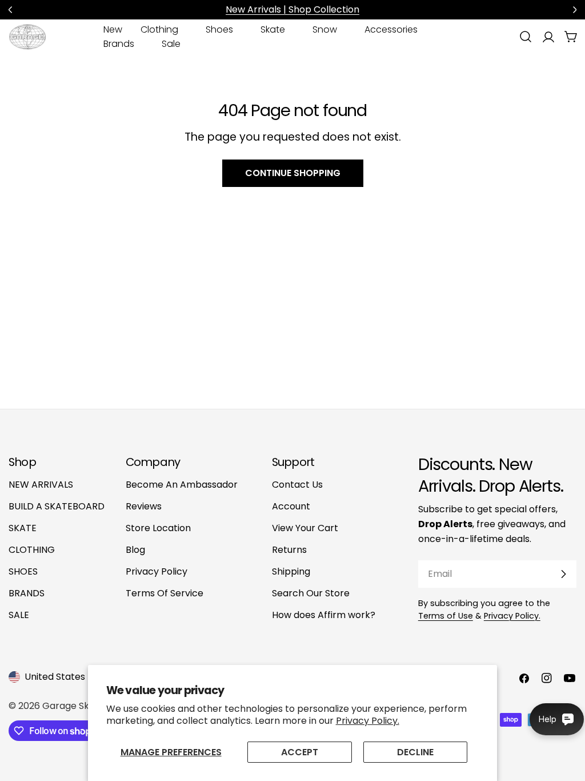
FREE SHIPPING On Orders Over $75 (321, 9)
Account (291, 506)
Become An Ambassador (182, 484)
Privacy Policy (156, 571)
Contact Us (297, 484)
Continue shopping (292, 173)
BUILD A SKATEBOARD (57, 506)
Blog (135, 549)
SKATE (23, 528)
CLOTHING (32, 549)
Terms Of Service (164, 593)
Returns (289, 549)
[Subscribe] (563, 574)
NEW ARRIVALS (41, 484)
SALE (19, 614)
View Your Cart (305, 528)
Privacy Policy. (367, 720)
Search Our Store (311, 593)
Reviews (144, 506)
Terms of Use (445, 615)
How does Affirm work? (323, 614)
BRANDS (27, 593)
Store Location (158, 528)
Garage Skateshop (84, 705)
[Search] (525, 36)
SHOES (23, 571)
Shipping (291, 571)
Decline (415, 752)
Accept (299, 752)
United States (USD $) (73, 676)
